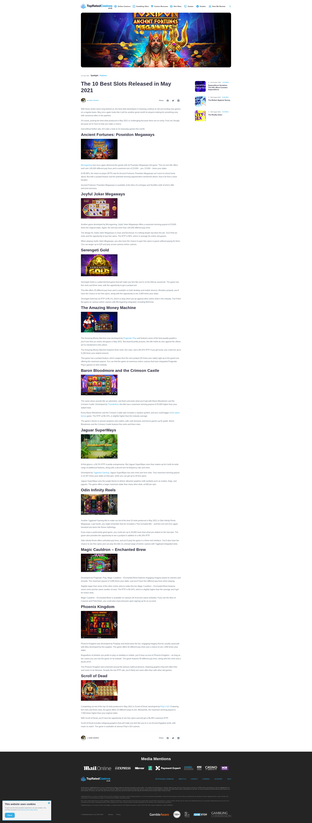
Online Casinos (123, 6)
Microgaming (86, 165)
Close (9, 815)
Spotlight (94, 75)
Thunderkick (113, 404)
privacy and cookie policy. (29, 810)
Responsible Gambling (164, 779)
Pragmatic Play (129, 338)
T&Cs (229, 779)
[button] (230, 6)
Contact (194, 779)
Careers (206, 779)
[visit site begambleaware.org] (159, 814)
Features (103, 75)
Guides (202, 6)
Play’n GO (164, 706)
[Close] (49, 803)
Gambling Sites (141, 6)
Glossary (218, 779)
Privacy (118, 814)
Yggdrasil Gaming (101, 473)
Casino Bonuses (160, 6)
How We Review (217, 6)
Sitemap (110, 814)
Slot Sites (176, 6)
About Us (182, 779)
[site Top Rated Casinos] (96, 6)
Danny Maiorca (94, 100)
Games (189, 6)
